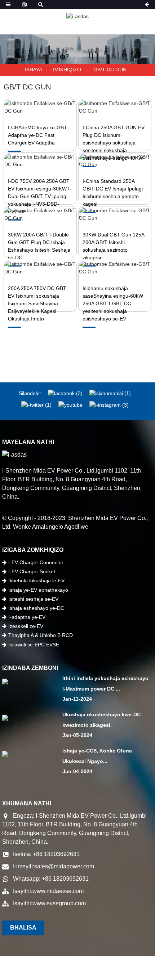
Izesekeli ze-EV (25, 626)
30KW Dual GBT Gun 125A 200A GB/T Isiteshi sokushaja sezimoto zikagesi (113, 246)
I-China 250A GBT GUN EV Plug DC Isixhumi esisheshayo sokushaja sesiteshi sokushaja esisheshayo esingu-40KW (114, 143)
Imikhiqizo (67, 69)
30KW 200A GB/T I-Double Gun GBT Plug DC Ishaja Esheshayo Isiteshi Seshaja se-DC (39, 246)
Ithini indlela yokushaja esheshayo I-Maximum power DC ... (105, 683)
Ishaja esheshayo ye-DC (36, 608)
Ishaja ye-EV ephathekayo (38, 590)
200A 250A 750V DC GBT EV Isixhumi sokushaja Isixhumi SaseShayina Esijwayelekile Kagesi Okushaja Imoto (37, 303)
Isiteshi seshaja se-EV (33, 599)
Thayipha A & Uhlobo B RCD (40, 635)
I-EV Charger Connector (35, 562)
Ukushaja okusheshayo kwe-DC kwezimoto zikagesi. (101, 720)
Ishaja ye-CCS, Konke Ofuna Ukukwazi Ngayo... (97, 756)
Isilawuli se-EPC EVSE (33, 644)
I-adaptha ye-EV (26, 617)
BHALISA (23, 927)
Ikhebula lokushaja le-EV (36, 580)
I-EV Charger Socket (31, 571)
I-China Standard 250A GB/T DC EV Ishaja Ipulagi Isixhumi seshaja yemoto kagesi (113, 192)
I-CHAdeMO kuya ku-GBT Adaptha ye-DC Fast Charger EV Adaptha (37, 135)
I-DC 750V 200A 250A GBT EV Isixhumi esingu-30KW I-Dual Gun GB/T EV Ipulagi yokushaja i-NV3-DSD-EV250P (39, 196)
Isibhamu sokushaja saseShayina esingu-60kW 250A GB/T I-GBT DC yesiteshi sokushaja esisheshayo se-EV (113, 303)
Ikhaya (33, 69)
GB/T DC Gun (110, 69)
